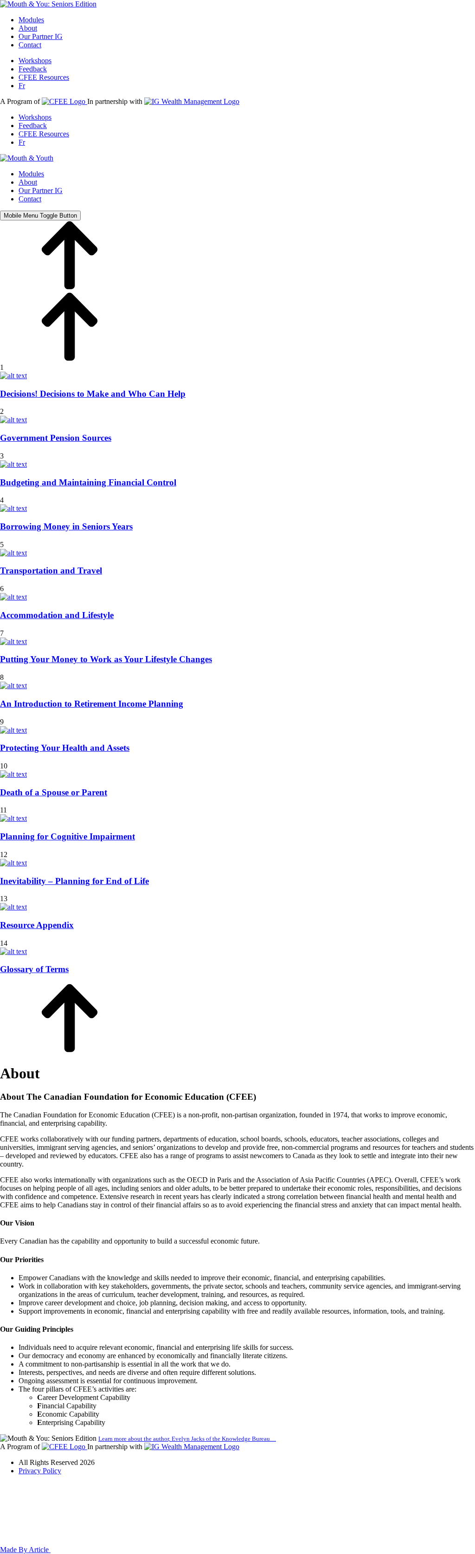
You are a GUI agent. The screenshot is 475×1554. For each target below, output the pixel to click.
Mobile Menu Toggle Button (40, 215)
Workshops (35, 60)
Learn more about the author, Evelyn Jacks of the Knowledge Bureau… (187, 1438)
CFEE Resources (44, 77)
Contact (30, 45)
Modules (31, 20)
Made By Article (25, 1550)
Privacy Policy (40, 1471)
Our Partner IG (41, 36)
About (28, 28)
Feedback (33, 69)
